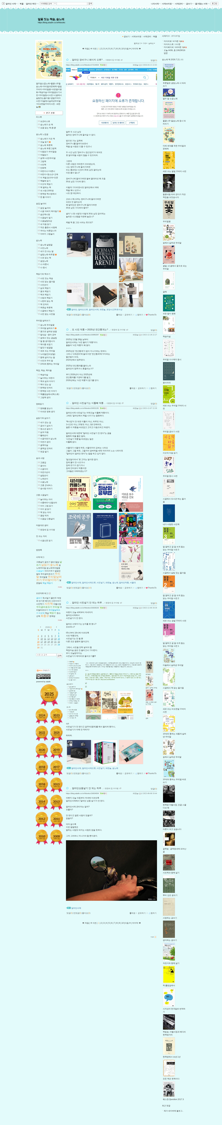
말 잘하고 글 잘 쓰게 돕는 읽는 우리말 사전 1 (174, 644)
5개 (144, 43)
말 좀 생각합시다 (47, 341)
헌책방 (52, 616)
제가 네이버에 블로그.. (173, 1111)
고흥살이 (40, 562)
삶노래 (39, 240)
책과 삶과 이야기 (47, 381)
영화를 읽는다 (46, 408)
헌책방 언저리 (46, 388)
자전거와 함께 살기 (171, 963)
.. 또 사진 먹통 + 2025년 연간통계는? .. (90, 329)
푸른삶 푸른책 (46, 307)
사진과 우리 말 (46, 361)
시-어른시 (44, 264)
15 (59, 639)
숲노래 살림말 (46, 245)
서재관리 (179, 4)
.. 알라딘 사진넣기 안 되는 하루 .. (87, 602)
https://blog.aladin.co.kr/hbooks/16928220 (82, 608)
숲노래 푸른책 (46, 145)
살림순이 (44, 475)
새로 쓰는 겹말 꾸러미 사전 (174, 621)
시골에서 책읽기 (47, 311)
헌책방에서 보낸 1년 (172, 1057)
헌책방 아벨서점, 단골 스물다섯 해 (174, 806)
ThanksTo (152, 315)
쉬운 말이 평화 (169, 313)
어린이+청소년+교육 (49, 174)
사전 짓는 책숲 (46, 278)
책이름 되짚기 (46, 344)
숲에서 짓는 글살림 (48, 338)
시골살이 (40, 571)
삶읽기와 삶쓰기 (43, 418)
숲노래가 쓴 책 (46, 124)
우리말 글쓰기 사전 (171, 431)
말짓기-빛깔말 (46, 348)
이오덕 (42, 613)
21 (55, 642)
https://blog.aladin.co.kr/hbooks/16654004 (82, 793)
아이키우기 (49, 571)
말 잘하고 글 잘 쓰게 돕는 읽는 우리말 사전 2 (174, 596)
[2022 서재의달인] (41, 733)
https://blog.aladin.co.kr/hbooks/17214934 (82, 65)
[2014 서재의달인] (41, 802)
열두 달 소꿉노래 (170, 99)
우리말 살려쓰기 (43, 320)
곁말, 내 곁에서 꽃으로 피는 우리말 (175, 267)
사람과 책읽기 (46, 298)
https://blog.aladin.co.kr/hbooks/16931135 (82, 408)
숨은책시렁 (45, 214)
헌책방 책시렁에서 (48, 194)
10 (42, 639)
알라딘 (74, 309)
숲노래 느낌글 (42, 134)
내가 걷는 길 (45, 422)
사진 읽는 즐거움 (47, 282)
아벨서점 (57, 604)
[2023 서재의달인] (56, 716)
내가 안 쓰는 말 (46, 251)
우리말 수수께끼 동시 (172, 359)
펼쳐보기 (137, 43)
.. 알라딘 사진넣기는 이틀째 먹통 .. (87, 403)
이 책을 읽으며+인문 (49, 178)
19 (48, 642)
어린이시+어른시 (47, 171)
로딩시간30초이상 (114, 309)
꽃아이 (43, 466)
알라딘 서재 (10, 4)
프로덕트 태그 (42, 593)
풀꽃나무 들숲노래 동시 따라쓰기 (174, 122)
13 (52, 639)
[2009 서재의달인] (56, 837)
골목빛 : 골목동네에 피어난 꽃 (174, 850)
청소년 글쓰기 (46, 429)
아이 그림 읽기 (46, 506)
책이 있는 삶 (45, 384)
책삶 (44, 583)
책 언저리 (44, 304)
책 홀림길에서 (169, 985)
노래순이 (44, 479)
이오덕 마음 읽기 (170, 453)
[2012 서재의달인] (41, 820)
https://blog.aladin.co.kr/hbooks (51, 22)
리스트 (39, 117)
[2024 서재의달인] (41, 716)
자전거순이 (45, 472)
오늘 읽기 (44, 142)
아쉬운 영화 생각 (47, 411)
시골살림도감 (46, 221)
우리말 (56, 607)
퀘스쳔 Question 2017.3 (173, 1099)
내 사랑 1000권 (47, 191)
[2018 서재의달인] (41, 768)
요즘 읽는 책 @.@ (48, 128)
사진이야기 (56, 601)
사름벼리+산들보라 (48, 502)
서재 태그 (40, 557)
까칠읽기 (44, 155)
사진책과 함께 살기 (171, 873)
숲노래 (54, 564)
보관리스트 (45, 121)
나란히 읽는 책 (46, 301)
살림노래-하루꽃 (47, 254)
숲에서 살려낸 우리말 (172, 243)
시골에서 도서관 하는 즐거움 (174, 500)
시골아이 (44, 469)
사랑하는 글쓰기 (170, 918)
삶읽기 (45, 564)
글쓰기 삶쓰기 (46, 426)
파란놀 (135, 65)
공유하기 (128, 315)
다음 (127, 49)
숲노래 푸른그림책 (48, 148)
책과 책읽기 (45, 294)
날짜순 (151, 43)
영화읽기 (40, 404)
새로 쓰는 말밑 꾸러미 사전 (174, 171)
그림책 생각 (45, 397)
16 (38, 642)
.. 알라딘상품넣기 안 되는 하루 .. (86, 788)
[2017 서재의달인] (56, 768)
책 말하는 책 (45, 187)
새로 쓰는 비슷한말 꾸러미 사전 (174, 710)
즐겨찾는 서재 (201, 4)
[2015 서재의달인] (56, 785)
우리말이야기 (50, 579)
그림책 (43, 161)
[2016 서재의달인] (41, 785)
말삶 (57, 562)
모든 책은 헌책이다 (171, 1079)
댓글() (154, 60)
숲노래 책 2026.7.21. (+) (172, 59)
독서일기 (46, 598)
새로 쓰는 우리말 (47, 351)
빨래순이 (44, 435)
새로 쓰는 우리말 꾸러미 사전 (174, 407)
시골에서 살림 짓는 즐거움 (174, 573)
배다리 (48, 601)
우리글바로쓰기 (47, 574)
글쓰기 (189, 4)
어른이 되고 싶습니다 (172, 829)
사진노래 (44, 248)
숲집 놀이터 (41, 203)
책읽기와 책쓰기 (43, 274)
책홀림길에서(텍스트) (49, 394)
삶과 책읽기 (45, 288)
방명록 (39, 550)
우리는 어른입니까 (48, 231)
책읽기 (50, 583)
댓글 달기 (44, 452)
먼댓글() (77, 315)
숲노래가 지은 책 (47, 139)
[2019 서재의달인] (56, 750)
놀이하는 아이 (46, 499)
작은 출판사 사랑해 (48, 227)
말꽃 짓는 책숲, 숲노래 (51, 19)
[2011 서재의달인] (56, 820)
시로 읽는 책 (45, 258)
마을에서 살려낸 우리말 (173, 665)
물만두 (54, 598)
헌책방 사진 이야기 (48, 391)
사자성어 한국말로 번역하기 (174, 1010)
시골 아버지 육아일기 (49, 211)
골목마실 (44, 445)
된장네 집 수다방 (47, 530)
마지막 (135, 49)
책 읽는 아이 (45, 512)
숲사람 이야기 (46, 488)
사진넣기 (100, 582)
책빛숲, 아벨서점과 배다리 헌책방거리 (174, 1033)
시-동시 (43, 267)
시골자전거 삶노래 (48, 439)
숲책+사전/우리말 (48, 158)
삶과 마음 (44, 432)
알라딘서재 (94, 309)
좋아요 (119, 315)
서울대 (133, 582)
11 (45, 639)
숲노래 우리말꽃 (47, 325)
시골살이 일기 (46, 218)
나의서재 (155, 4)
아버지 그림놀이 (47, 234)
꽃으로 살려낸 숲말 (48, 331)
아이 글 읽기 (45, 509)
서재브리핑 (167, 4)
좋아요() (86, 315)
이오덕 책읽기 (46, 184)
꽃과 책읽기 (45, 291)
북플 (21, 4)
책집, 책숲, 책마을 (44, 370)
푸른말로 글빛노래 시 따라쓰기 (174, 84)
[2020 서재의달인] (41, 750)
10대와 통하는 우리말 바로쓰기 (174, 780)
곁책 (165, 292)
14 (55, 639)
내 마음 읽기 (45, 224)
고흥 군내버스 (46, 485)
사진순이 (44, 285)
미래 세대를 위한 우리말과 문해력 (174, 147)
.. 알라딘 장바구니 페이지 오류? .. (87, 59)
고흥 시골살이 (42, 495)
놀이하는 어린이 (47, 378)
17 (42, 642)
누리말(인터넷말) (47, 354)
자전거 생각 (45, 442)
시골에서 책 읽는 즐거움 (173, 688)
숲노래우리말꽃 (53, 568)
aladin (48, 682)
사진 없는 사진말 (47, 314)
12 (48, 639)
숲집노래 (44, 261)
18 (45, 642)
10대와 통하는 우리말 (49, 364)
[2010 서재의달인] (41, 837)
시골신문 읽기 (46, 540)
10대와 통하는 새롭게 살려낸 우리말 (174, 735)
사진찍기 (40, 604)
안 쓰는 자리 (41, 536)
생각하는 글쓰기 (170, 940)
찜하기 (140, 315)
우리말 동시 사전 (170, 476)
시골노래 (44, 482)
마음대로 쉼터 (42, 525)
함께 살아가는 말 (47, 357)
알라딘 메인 (31, 4)
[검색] (59, 655)
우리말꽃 (43, 577)
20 (52, 642)
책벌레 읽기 (45, 181)
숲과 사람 (40, 458)
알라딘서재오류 (89, 582)
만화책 (43, 168)
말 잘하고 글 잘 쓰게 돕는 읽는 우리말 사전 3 (174, 548)
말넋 (53, 562)
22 (59, 642)
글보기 (127, 36)
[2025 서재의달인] (49, 695)
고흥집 (43, 462)
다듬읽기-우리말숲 (48, 152)
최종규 (45, 616)
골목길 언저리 (46, 448)
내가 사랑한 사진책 (171, 524)
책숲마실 (44, 375)
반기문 (42, 601)
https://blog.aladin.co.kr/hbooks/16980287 (82, 335)
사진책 (43, 165)
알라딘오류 (83, 309)
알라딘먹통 (124, 582)
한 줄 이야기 (45, 197)
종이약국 (167, 383)
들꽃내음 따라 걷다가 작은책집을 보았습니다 (174, 195)
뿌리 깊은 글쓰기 (170, 895)
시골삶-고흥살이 (47, 519)
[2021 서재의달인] (56, 733)
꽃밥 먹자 (44, 515)
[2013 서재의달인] (56, 802)
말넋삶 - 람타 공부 (48, 335)
